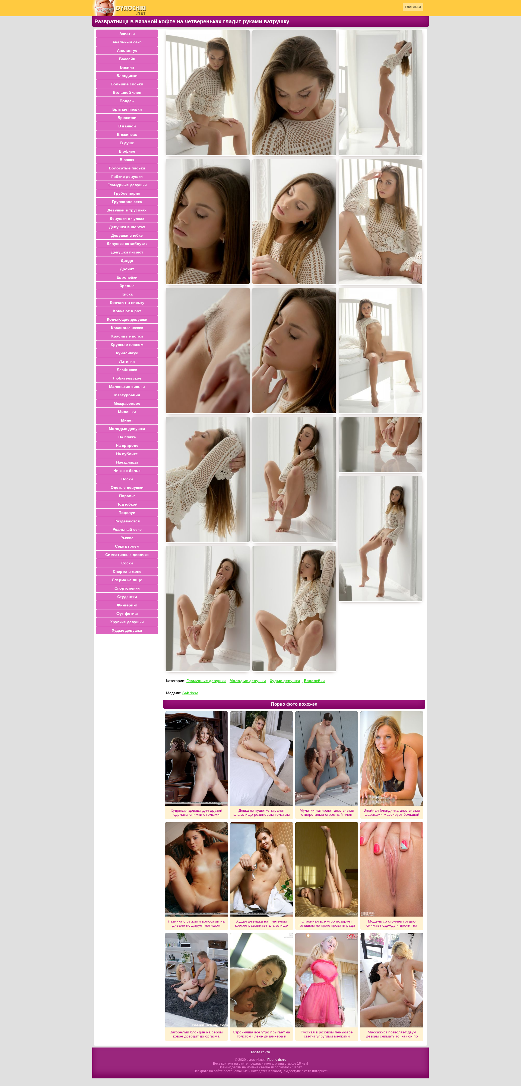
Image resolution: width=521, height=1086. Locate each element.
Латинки (127, 361)
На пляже (127, 437)
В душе (127, 143)
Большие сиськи (127, 84)
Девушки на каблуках (127, 244)
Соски (127, 563)
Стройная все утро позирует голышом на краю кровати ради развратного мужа (326, 923)
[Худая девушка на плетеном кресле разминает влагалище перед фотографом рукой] (261, 869)
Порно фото (276, 1060)
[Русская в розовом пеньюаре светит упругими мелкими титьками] (326, 980)
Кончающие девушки (127, 319)
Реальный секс (127, 529)
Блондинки (127, 75)
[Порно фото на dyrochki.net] (119, 8)
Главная (413, 7)
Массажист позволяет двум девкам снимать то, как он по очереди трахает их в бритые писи (392, 1034)
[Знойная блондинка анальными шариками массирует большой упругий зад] (391, 758)
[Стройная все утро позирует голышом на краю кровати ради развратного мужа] (326, 869)
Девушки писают (127, 252)
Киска (127, 294)
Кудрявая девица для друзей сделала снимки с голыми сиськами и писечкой (196, 812)
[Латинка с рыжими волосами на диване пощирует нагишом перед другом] (196, 869)
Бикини (127, 67)
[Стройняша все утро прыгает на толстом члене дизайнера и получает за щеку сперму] (261, 980)
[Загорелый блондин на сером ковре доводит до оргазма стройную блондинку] (196, 980)
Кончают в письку (127, 302)
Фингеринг (127, 605)
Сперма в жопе (127, 571)
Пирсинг (127, 496)
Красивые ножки (127, 328)
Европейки (314, 681)
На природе (127, 445)
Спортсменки (127, 588)
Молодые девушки (248, 681)
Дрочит (127, 269)
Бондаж (127, 101)
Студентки (127, 597)
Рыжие (127, 538)
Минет (127, 420)
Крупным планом (127, 344)
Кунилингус (127, 353)
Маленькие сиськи (127, 386)
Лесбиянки (127, 370)
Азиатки (127, 33)
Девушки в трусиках (127, 210)
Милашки (127, 412)
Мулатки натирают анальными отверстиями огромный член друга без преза (327, 812)
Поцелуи (127, 512)
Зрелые (127, 286)
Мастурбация (127, 395)
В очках (127, 160)
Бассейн (127, 59)
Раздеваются (127, 521)
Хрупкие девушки (127, 622)
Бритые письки (127, 109)
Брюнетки (126, 117)
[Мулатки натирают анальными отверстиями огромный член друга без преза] (326, 758)
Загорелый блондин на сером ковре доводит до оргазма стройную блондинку (196, 1034)
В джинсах (127, 134)
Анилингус (127, 50)
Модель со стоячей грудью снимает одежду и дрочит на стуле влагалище (391, 923)
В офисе (127, 151)
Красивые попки (127, 336)
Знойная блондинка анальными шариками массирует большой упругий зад (392, 812)
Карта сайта (260, 1052)
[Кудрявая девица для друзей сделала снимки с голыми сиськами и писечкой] (196, 758)
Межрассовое (127, 403)
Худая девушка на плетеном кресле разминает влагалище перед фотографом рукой (261, 923)
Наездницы (127, 462)
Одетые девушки (127, 487)
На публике (127, 454)
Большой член (127, 92)
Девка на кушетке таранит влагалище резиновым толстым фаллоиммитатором (261, 812)
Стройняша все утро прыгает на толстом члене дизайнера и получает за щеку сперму (261, 1034)
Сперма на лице (127, 580)
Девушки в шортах (127, 227)
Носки (127, 479)
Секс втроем (127, 546)
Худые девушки (285, 681)
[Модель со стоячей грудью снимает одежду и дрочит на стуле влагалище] (391, 869)
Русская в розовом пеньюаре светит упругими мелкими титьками (327, 1034)
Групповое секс (127, 202)
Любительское (127, 378)
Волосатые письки (127, 168)
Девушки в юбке (127, 235)
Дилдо (127, 260)
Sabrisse (190, 693)
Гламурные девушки (206, 681)
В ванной (127, 126)
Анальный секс (127, 42)
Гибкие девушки (127, 176)
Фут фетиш (127, 613)
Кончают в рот (127, 311)
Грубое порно (127, 193)
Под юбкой (127, 504)
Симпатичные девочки (127, 554)
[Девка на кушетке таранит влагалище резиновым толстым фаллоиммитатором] (261, 758)
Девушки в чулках (127, 218)
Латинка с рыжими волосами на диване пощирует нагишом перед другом (196, 923)
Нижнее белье (127, 470)
